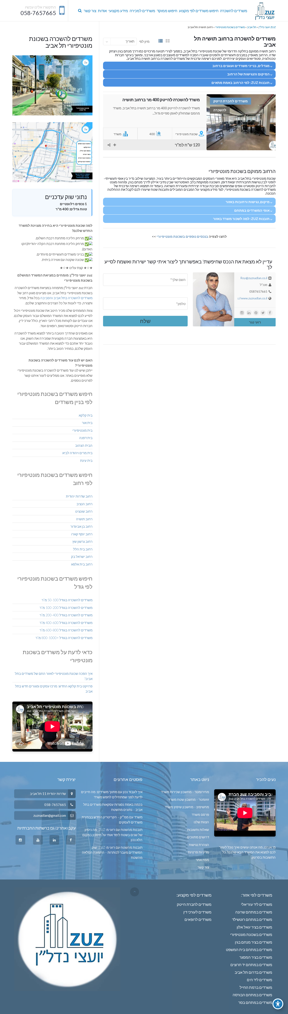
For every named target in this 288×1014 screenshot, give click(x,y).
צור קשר (90, 10)
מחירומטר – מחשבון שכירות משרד (185, 792)
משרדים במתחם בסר (255, 1002)
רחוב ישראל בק (81, 556)
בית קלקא (85, 415)
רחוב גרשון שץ (82, 541)
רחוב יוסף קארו (81, 534)
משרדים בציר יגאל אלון (254, 927)
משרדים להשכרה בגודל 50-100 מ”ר (67, 600)
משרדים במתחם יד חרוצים (251, 964)
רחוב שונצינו (83, 511)
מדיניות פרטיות (198, 852)
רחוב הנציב (84, 504)
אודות (102, 10)
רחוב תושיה (84, 519)
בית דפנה (85, 438)
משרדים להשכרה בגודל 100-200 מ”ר (66, 608)
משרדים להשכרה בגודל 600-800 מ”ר (66, 630)
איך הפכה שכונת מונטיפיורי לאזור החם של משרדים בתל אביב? (53, 676)
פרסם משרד (200, 814)
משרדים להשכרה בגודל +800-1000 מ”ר (64, 638)
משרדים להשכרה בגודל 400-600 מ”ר (66, 623)
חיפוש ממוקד (167, 10)
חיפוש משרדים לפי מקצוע (198, 10)
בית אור (87, 423)
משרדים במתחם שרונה (253, 912)
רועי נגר (255, 322)
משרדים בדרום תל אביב (253, 972)
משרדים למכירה (142, 10)
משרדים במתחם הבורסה (252, 994)
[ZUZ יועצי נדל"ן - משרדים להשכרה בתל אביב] (265, 10)
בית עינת (86, 460)
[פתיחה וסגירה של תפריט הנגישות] (277, 1003)
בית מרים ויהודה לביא (77, 453)
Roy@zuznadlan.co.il (254, 278)
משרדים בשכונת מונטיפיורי (230, 27)
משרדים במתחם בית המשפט (249, 949)
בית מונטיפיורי (82, 430)
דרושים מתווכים (198, 837)
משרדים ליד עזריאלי (256, 904)
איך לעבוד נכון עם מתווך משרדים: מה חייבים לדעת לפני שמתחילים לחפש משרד (111, 794)
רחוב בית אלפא (81, 564)
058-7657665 (38, 12)
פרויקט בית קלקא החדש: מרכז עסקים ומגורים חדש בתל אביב (53, 688)
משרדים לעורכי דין (197, 912)
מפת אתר (202, 860)
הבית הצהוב (83, 445)
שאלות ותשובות (198, 830)
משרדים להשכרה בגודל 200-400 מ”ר (66, 615)
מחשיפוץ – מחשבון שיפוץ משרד (187, 807)
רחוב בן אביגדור (81, 526)
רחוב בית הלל (82, 549)
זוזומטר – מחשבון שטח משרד (188, 799)
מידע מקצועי (118, 10)
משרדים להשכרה (233, 10)
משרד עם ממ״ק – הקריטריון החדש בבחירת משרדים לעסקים (112, 819)
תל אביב (251, 27)
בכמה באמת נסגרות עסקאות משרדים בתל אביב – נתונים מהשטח (112, 807)
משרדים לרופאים (198, 919)
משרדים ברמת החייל (256, 987)
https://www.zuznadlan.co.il (249, 298)
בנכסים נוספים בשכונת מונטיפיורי (183, 236)
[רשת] (168, 40)
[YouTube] (37, 840)
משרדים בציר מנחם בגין (253, 942)
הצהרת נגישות (199, 845)
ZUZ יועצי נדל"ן (267, 27)
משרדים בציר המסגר (255, 957)
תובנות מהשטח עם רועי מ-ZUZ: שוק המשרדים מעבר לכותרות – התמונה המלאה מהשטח (112, 852)
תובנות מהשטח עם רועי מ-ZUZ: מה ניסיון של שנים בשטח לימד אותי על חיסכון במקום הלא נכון (112, 835)
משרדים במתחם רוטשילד (252, 919)
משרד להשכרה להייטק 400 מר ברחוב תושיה (161, 99)
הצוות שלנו (201, 822)
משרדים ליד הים (259, 979)
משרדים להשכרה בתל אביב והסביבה (66, 298)
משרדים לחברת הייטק (194, 904)
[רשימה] (160, 40)
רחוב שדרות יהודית (79, 496)
